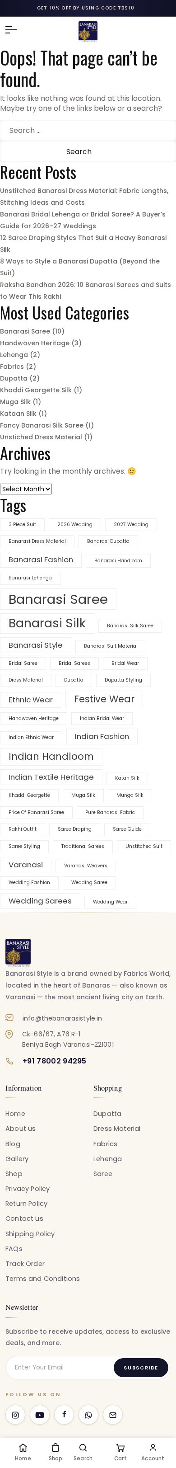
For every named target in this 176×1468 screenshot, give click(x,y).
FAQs (14, 1248)
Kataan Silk (18, 413)
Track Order (25, 1263)
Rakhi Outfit (23, 829)
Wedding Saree (89, 882)
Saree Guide (127, 829)
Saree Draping (75, 829)
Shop (14, 1173)
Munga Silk (130, 795)
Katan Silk (127, 778)
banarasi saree (58, 599)
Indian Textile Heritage (51, 777)
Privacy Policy (27, 1188)
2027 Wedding (131, 524)
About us (20, 1128)
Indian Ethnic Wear (31, 737)
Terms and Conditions (42, 1278)
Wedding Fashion (29, 882)
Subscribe (141, 1367)
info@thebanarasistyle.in (62, 1018)
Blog (12, 1143)
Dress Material (26, 680)
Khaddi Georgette (29, 795)
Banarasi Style (36, 645)
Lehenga (14, 354)
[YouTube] (40, 1415)
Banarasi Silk (47, 623)
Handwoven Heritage (34, 343)
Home (15, 1113)
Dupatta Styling (123, 680)
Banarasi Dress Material (37, 541)
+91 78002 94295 (55, 1061)
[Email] (113, 1415)
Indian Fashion (102, 736)
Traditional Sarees (82, 846)
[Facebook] (64, 1415)
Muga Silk (15, 401)
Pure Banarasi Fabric (110, 812)
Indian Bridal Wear (102, 718)
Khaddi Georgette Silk (36, 390)
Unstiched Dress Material (41, 437)
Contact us (24, 1218)
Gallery (16, 1158)
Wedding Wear (110, 902)
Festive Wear (104, 699)
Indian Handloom (51, 756)
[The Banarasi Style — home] (18, 953)
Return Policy (26, 1203)
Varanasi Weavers (85, 865)
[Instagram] (15, 1415)
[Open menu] (15, 30)
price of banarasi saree (36, 812)
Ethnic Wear (31, 699)
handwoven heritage (34, 718)
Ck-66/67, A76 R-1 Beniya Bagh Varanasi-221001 (68, 1039)
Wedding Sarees (40, 900)
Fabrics (12, 366)
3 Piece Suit (22, 524)
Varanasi (26, 864)
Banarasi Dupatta (108, 541)
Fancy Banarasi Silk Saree (41, 425)
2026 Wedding (75, 524)
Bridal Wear (125, 663)
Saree (102, 1173)
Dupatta (14, 378)
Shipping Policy (30, 1233)
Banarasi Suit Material (111, 646)
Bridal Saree (23, 663)
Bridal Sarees (74, 663)
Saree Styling (24, 846)
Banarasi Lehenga (30, 577)
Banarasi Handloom (118, 560)
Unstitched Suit (143, 846)
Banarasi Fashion (41, 559)
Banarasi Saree (25, 331)
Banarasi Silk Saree (130, 625)
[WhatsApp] (88, 1415)
